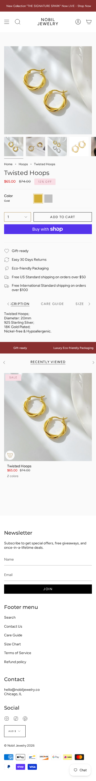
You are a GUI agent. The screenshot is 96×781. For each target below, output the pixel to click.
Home (8, 164)
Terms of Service (17, 653)
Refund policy (15, 662)
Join (47, 589)
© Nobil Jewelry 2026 (19, 745)
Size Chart (12, 644)
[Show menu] (6, 22)
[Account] (78, 22)
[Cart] (89, 22)
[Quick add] (10, 455)
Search (10, 617)
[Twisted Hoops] (48, 417)
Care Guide (13, 635)
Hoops (23, 164)
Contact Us (13, 626)
